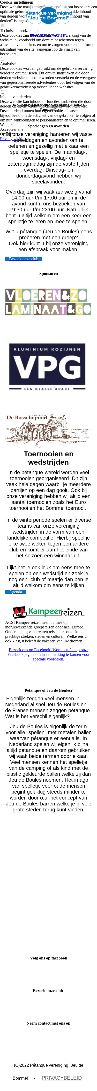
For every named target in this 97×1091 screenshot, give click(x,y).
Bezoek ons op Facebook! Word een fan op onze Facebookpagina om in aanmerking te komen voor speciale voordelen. (48, 654)
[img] (48, 15)
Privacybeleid (62, 1078)
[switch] (2, 59)
